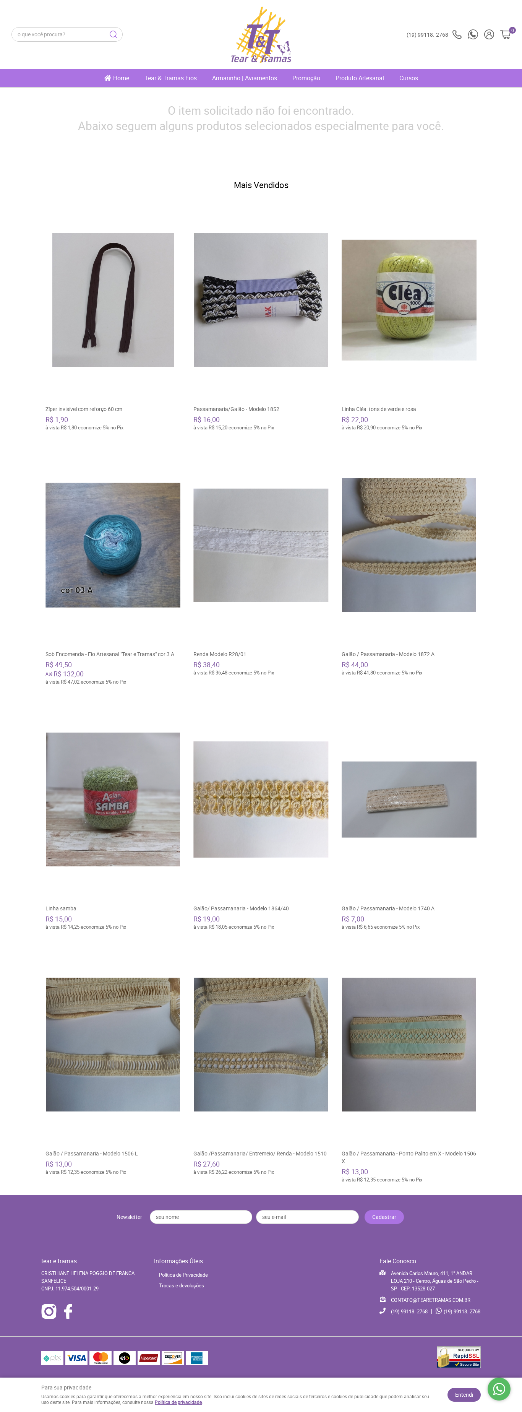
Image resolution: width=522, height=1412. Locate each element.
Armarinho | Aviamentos (244, 78)
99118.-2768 (427, 34)
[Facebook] (68, 1311)
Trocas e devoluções (181, 1285)
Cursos (408, 78)
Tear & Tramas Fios (170, 78)
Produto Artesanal (360, 78)
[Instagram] (49, 1311)
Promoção (306, 78)
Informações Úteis (178, 1261)
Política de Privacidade (183, 1274)
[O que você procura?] (113, 34)
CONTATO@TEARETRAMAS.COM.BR (430, 1300)
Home (121, 78)
